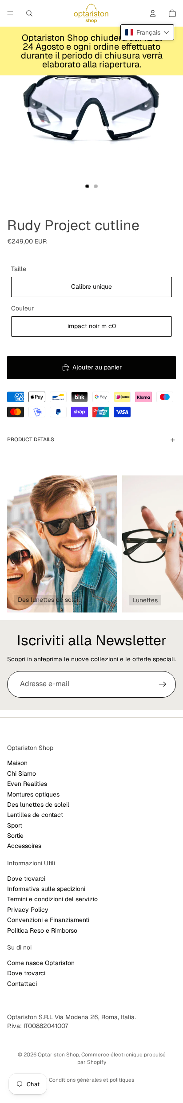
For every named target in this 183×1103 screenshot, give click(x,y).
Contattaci (22, 983)
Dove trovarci (26, 878)
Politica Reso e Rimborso (42, 930)
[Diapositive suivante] (166, 543)
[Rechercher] (29, 13)
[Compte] (153, 13)
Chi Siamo (21, 773)
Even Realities (27, 784)
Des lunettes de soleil (38, 805)
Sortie (15, 836)
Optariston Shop (58, 1054)
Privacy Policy (27, 909)
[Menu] (10, 13)
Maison (17, 763)
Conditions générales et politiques (91, 1079)
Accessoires (24, 846)
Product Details (30, 439)
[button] (147, 32)
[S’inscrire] (162, 684)
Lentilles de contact (35, 815)
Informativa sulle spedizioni (46, 889)
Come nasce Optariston (41, 962)
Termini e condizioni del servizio (52, 899)
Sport (14, 825)
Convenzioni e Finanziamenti (48, 920)
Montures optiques (33, 794)
